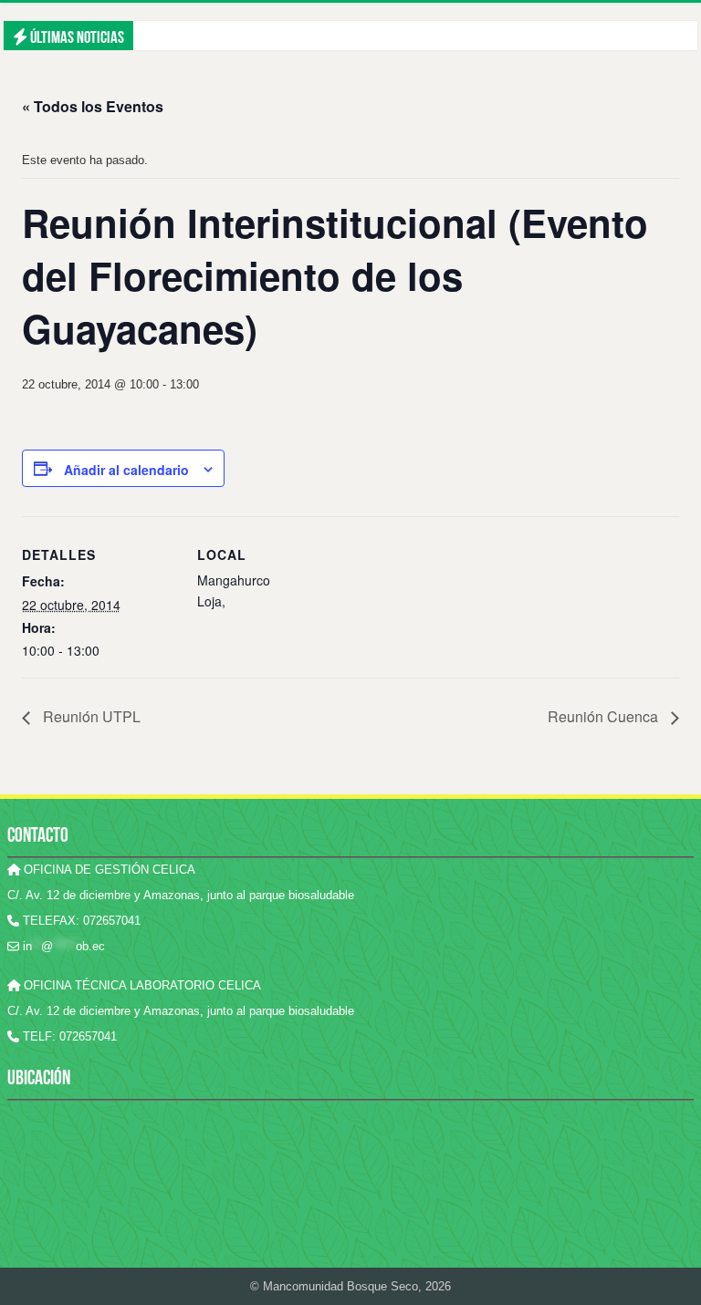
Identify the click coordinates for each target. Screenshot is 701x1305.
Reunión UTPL (90, 716)
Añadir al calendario (126, 470)
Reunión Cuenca (605, 716)
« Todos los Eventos (92, 106)
